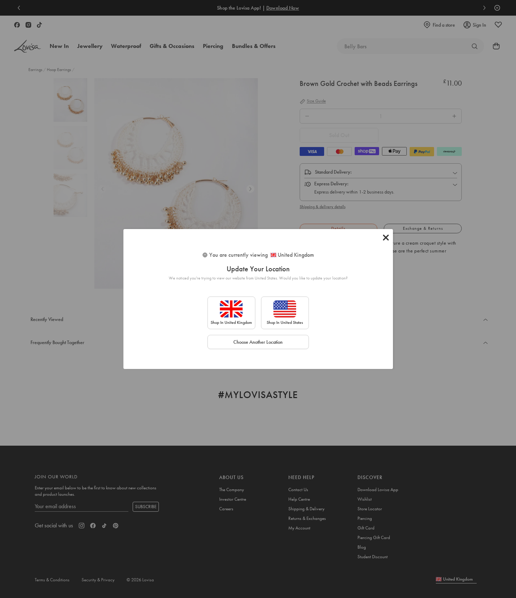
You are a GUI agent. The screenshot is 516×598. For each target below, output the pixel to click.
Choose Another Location (258, 342)
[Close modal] (386, 237)
